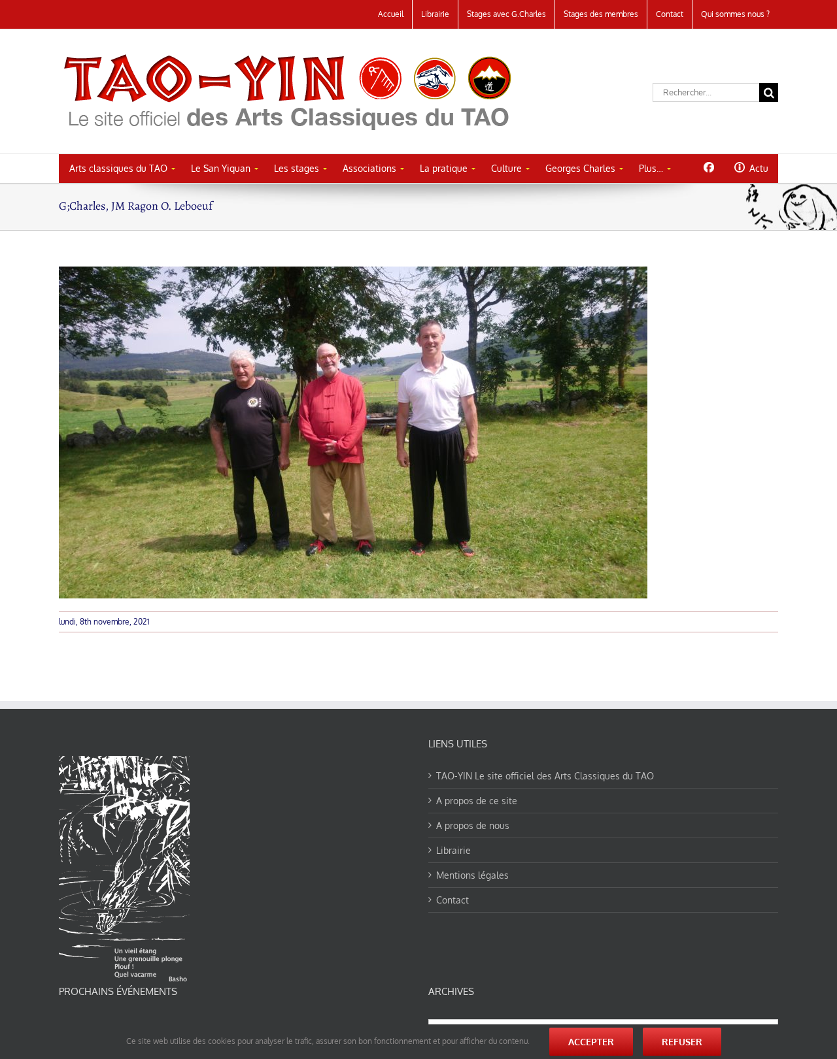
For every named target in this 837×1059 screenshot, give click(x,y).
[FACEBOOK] (708, 167)
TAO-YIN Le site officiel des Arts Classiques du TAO (545, 775)
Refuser (682, 1041)
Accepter (591, 1041)
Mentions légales (472, 875)
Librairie (453, 850)
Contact (452, 899)
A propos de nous (472, 825)
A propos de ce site (476, 800)
